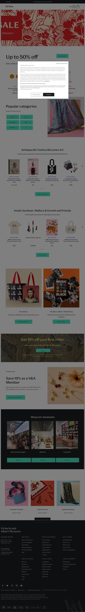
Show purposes (36, 94)
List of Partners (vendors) (26, 89)
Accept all (48, 94)
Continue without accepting (61, 63)
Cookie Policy (47, 81)
